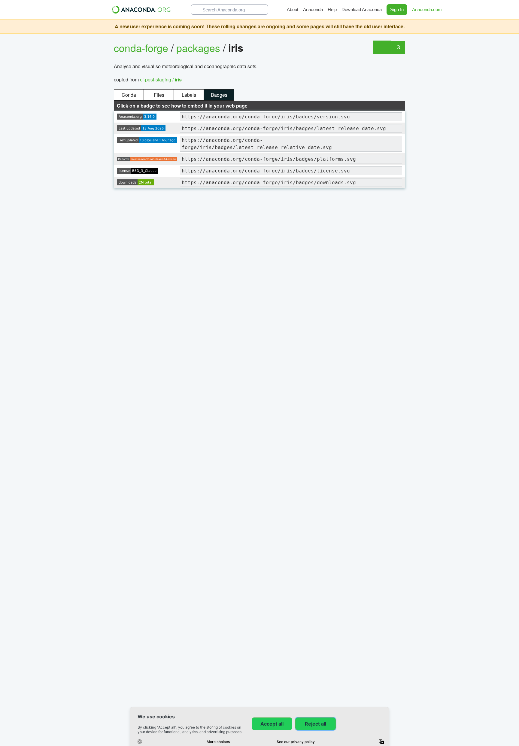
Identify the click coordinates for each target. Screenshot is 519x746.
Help (332, 9)
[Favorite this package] (382, 47)
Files (159, 94)
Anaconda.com (427, 9)
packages (199, 47)
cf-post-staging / (161, 79)
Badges (219, 94)
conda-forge (141, 48)
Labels (189, 94)
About (292, 9)
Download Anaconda (361, 9)
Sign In (397, 9)
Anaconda (313, 9)
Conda (129, 94)
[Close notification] (512, 26)
